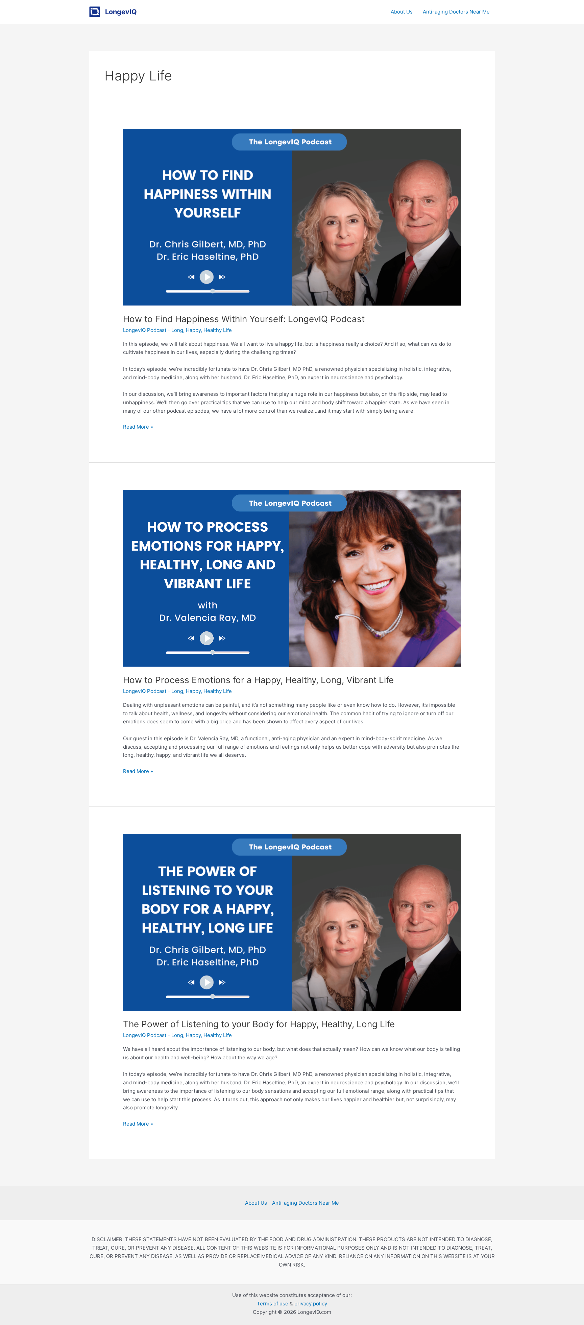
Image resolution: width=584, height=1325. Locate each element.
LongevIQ (121, 12)
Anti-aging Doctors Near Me (456, 11)
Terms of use (272, 1303)
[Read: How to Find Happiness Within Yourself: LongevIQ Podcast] (292, 217)
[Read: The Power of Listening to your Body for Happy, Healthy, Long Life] (292, 922)
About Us (402, 11)
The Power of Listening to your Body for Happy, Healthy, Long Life (259, 1024)
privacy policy (310, 1303)
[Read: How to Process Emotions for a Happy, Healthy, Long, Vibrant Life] (292, 578)
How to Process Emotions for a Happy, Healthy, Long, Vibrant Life (258, 680)
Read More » (138, 426)
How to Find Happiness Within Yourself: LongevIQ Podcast (244, 319)
